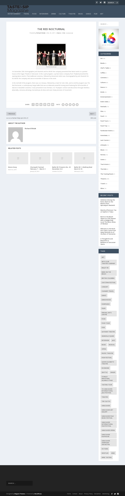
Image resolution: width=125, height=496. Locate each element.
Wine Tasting (107, 457)
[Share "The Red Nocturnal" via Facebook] (33, 104)
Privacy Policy (88, 494)
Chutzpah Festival (108, 282)
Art (101, 14)
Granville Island (108, 336)
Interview (105, 340)
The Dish (103, 169)
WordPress (38, 494)
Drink (53, 14)
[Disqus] (51, 204)
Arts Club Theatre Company (108, 262)
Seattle (105, 372)
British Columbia (108, 278)
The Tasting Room (106, 174)
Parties (102, 155)
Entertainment (14, 14)
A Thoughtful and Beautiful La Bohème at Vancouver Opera (108, 241)
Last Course (104, 140)
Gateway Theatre (108, 332)
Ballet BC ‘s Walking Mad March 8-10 (83, 168)
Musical (112, 345)
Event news (104, 102)
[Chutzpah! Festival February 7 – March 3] (40, 158)
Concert (105, 287)
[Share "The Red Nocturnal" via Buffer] (45, 104)
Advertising (105, 494)
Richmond (105, 368)
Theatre (71, 14)
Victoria (105, 449)
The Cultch (106, 401)
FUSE (103, 327)
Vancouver (106, 406)
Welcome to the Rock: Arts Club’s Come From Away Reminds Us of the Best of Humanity (108, 231)
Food (34, 14)
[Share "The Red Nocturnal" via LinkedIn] (41, 104)
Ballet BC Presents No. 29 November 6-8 (61, 168)
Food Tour (106, 323)
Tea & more (104, 164)
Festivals (103, 106)
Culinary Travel (108, 291)
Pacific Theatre (107, 353)
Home (69, 494)
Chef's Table (104, 68)
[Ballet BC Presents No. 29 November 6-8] (62, 158)
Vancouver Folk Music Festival (108, 417)
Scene (102, 159)
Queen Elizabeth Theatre (108, 363)
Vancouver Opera (108, 430)
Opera (104, 349)
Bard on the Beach (106, 273)
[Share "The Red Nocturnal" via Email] (49, 104)
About (81, 494)
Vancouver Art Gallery (107, 411)
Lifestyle (103, 145)
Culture (62, 14)
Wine (102, 188)
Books (102, 63)
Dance (88, 14)
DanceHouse (106, 300)
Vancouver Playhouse (106, 435)
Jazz (113, 340)
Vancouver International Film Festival (107, 424)
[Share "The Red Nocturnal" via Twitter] (37, 104)
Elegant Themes (19, 494)
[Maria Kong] (18, 158)
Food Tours (104, 121)
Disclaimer (97, 494)
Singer (112, 372)
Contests (103, 77)
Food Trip (103, 126)
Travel (26, 14)
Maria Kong (12, 167)
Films (103, 308)
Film (95, 14)
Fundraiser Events (106, 131)
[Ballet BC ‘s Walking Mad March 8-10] (84, 158)
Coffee (102, 73)
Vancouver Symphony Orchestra (106, 442)
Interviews (43, 14)
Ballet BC (105, 268)
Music (80, 14)
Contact (74, 494)
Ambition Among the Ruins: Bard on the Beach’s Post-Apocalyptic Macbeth (107, 202)
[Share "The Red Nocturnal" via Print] (53, 104)
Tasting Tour (107, 385)
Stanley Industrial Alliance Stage (107, 378)
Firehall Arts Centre (107, 313)
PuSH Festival (107, 357)
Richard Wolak (40, 33)
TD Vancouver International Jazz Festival (107, 391)
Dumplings (106, 304)
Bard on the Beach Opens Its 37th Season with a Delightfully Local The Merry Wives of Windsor (108, 220)
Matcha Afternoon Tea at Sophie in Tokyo (108, 211)
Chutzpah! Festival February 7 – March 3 (37, 168)
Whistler (105, 453)
